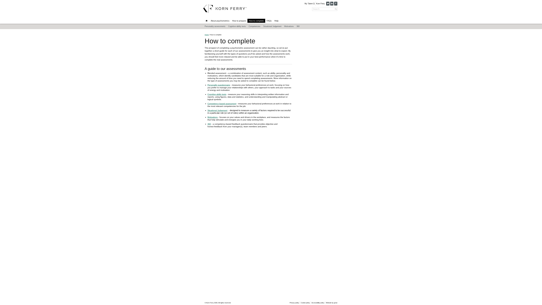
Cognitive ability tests (237, 26)
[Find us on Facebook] (335, 4)
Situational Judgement (272, 26)
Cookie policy (305, 303)
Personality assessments (215, 26)
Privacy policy (294, 303)
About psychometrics (220, 21)
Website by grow (331, 303)
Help (276, 21)
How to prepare (239, 21)
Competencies (254, 26)
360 (298, 26)
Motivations (289, 26)
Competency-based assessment (221, 104)
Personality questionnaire (218, 85)
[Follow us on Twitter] (327, 4)
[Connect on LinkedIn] (331, 4)
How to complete (256, 21)
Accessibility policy (318, 303)
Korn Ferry (320, 4)
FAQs (269, 21)
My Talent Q (310, 4)
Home (207, 35)
